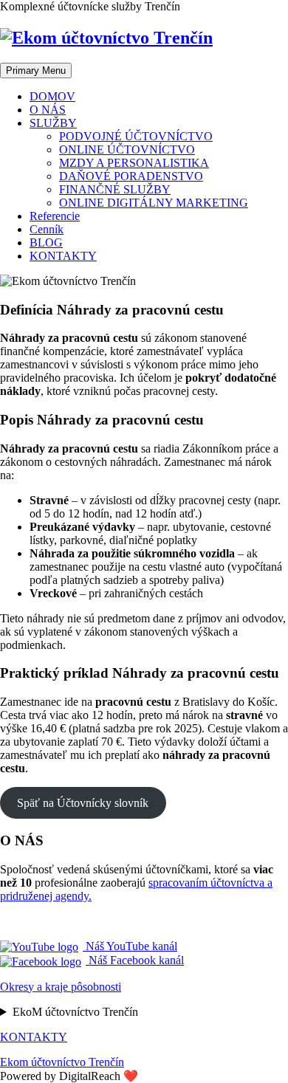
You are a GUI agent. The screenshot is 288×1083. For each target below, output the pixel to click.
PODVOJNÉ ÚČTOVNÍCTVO (136, 136)
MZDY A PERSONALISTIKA (134, 163)
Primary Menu (36, 70)
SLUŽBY (53, 123)
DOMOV (52, 96)
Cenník (47, 229)
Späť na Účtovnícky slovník (82, 803)
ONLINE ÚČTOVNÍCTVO (127, 149)
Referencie (55, 216)
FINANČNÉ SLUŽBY (115, 189)
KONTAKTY (63, 256)
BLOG (46, 242)
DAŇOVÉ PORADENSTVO (131, 176)
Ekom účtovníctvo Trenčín (62, 1062)
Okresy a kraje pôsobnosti (60, 986)
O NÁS (48, 109)
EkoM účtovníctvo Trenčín (75, 1011)
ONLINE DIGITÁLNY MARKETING (153, 202)
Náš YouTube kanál (130, 946)
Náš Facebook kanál (135, 960)
